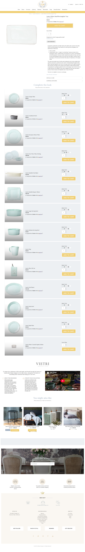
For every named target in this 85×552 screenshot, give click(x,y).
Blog (70, 517)
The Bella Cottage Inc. (40, 546)
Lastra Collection (36, 13)
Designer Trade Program (42, 519)
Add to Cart (60, 25)
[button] (65, 21)
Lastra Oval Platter (29, 287)
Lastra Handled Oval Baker (31, 173)
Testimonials (70, 514)
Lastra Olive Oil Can (30, 268)
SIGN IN (77, 4)
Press (70, 516)
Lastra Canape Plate (30, 96)
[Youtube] (52, 536)
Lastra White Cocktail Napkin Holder (34, 344)
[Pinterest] (47, 536)
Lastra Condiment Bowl (31, 115)
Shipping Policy (42, 514)
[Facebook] (33, 536)
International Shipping (42, 516)
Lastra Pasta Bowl (29, 306)
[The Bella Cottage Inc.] (42, 1)
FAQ (42, 523)
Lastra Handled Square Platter (32, 192)
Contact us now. (50, 38)
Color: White (49, 30)
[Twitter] (38, 536)
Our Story (70, 513)
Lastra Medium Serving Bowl (32, 230)
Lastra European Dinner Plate (32, 134)
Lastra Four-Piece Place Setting (33, 154)
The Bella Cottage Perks (42, 517)
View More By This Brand (52, 74)
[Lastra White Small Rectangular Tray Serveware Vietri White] (21, 35)
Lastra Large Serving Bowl (31, 211)
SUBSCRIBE (51, 463)
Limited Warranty (42, 520)
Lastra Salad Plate (29, 325)
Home (30, 13)
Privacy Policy (42, 521)
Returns (42, 513)
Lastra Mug (28, 249)
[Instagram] (43, 536)
